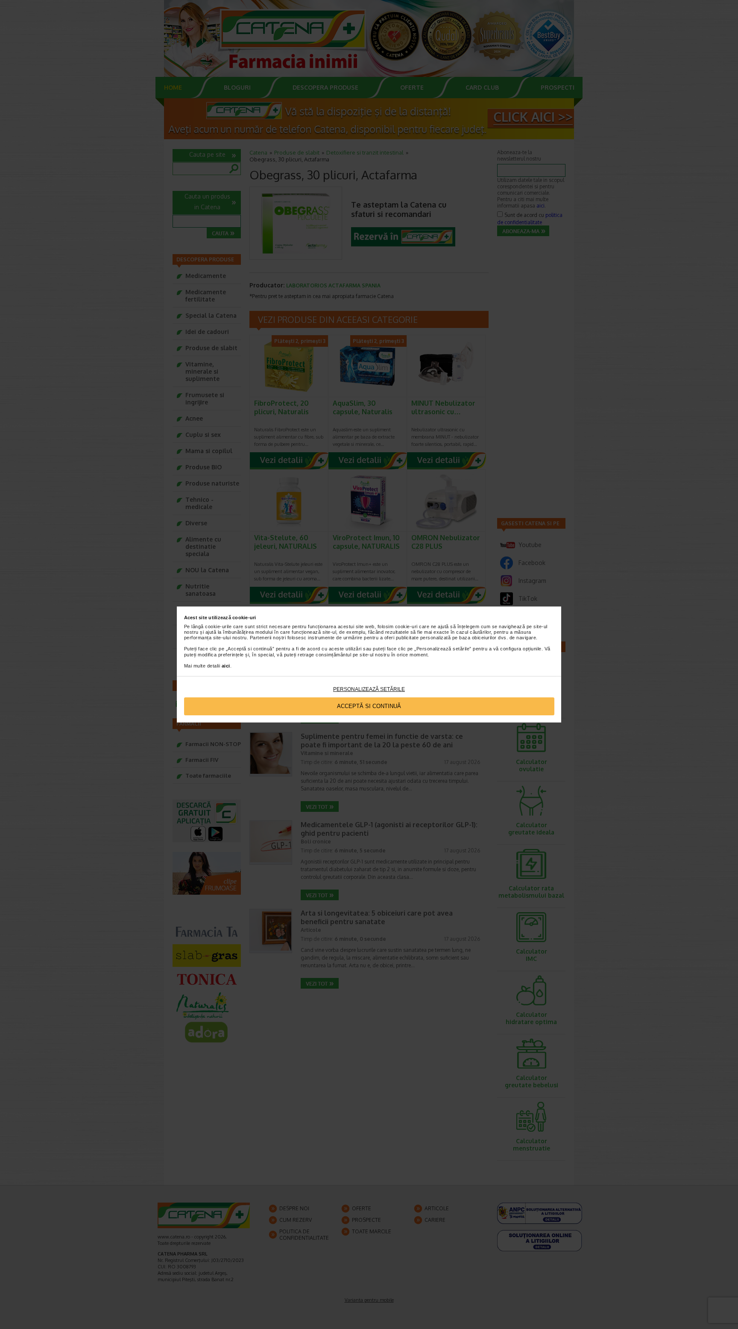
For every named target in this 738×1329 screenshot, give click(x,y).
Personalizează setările (369, 689)
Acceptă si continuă (369, 706)
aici (226, 665)
